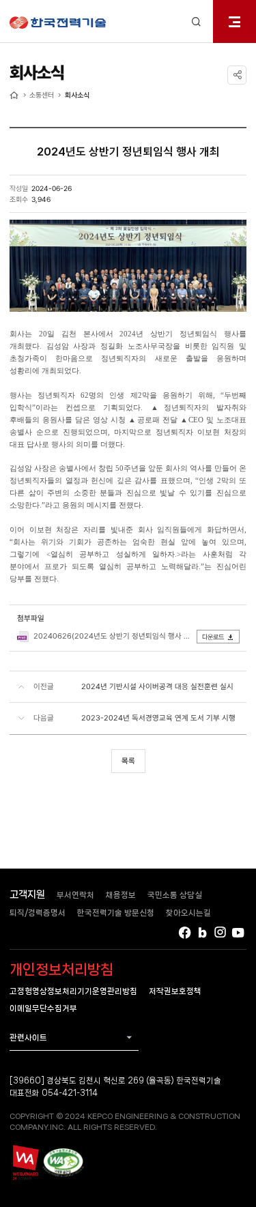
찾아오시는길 (188, 912)
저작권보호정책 (175, 991)
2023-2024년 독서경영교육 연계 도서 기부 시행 (158, 718)
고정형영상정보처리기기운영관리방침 (73, 991)
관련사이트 (28, 1037)
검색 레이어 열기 (196, 21)
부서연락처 (75, 894)
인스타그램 (220, 932)
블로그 (202, 932)
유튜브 (238, 932)
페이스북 (184, 932)
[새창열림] (25, 1162)
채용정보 (121, 894)
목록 (128, 761)
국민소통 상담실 (174, 894)
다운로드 (213, 637)
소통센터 (41, 95)
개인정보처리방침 (61, 969)
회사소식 (77, 95)
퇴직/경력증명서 (38, 912)
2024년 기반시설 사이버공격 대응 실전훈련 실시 (157, 686)
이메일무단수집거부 (43, 1008)
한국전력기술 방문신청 (115, 912)
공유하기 (236, 75)
